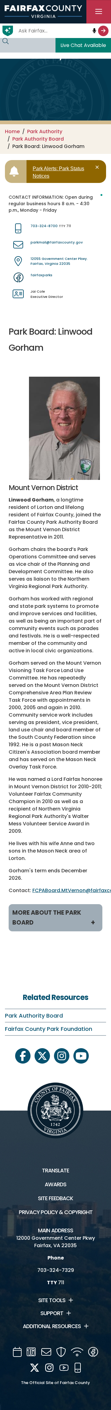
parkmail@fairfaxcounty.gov (57, 242)
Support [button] (51, 1313)
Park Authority (44, 131)
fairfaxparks (41, 275)
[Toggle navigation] (98, 11)
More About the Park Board (46, 917)
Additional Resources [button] (52, 1326)
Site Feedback (55, 1198)
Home (12, 131)
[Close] (98, 167)
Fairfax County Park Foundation (48, 1029)
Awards (55, 1184)
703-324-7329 (55, 1270)
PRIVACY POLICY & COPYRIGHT (55, 1212)
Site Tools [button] (51, 1300)
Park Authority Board (38, 138)
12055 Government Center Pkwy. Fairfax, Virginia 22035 (59, 261)
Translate (55, 1170)
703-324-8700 (44, 225)
